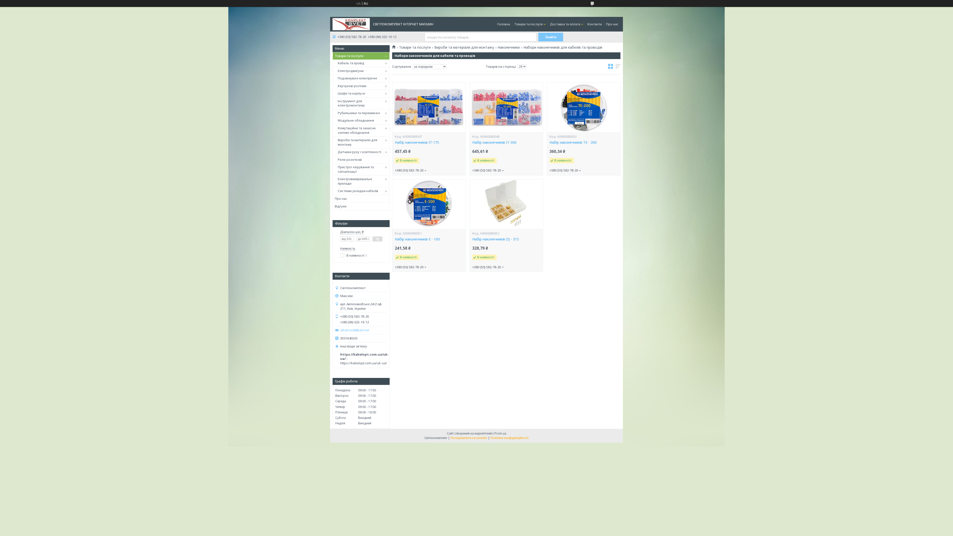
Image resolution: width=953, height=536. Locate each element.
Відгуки (340, 206)
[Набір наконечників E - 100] (428, 204)
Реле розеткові (350, 159)
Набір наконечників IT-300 (494, 142)
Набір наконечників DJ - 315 (495, 239)
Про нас (612, 24)
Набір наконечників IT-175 (417, 142)
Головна (503, 24)
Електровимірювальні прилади (355, 181)
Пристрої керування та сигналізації (356, 169)
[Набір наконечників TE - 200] (583, 107)
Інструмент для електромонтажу (351, 103)
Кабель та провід (351, 63)
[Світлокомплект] (351, 24)
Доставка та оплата (565, 24)
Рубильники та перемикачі (359, 113)
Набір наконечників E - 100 (417, 239)
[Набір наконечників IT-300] (506, 107)
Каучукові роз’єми (352, 86)
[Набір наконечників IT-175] (428, 107)
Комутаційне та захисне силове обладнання (357, 130)
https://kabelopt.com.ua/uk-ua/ (363, 363)
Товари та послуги (528, 24)
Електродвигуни (351, 70)
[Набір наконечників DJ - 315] (506, 204)
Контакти (594, 24)
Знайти (550, 37)
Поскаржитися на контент (468, 438)
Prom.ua (500, 433)
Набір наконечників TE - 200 (573, 142)
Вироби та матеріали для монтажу (357, 142)
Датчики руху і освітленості (359, 152)
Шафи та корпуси (351, 93)
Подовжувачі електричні (357, 78)
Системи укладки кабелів (358, 191)
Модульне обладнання (356, 120)
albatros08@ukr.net (354, 330)
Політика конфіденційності (509, 438)
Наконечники (509, 47)
